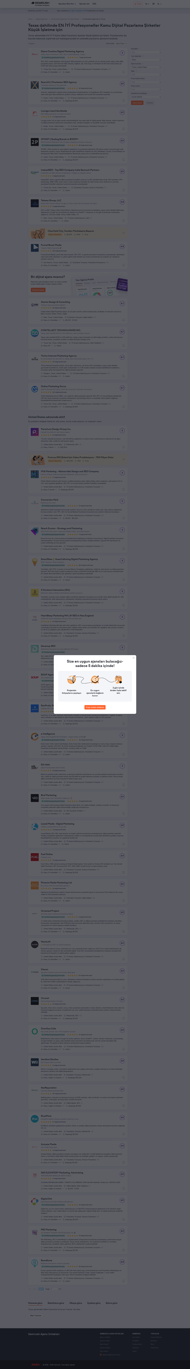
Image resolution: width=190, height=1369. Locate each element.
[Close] (133, 657)
